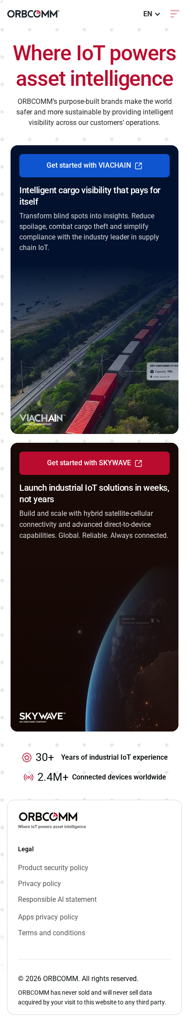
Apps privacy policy (48, 917)
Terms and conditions (51, 933)
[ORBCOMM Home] (52, 820)
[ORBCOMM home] (33, 14)
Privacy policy (39, 883)
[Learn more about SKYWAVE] (94, 587)
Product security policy (53, 868)
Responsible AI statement (57, 899)
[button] (152, 14)
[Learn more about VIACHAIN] (94, 289)
